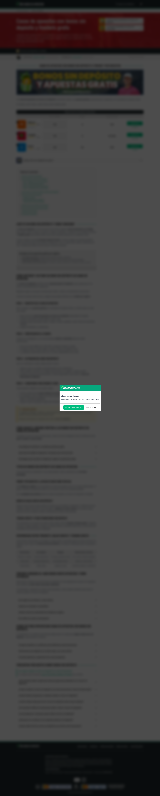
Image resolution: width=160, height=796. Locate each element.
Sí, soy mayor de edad (73, 407)
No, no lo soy (91, 407)
